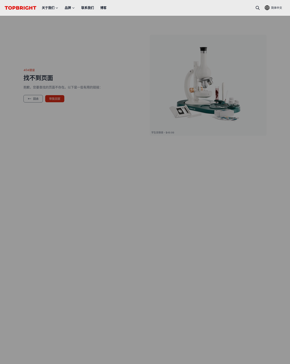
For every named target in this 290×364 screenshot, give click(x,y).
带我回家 (54, 99)
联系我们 (87, 8)
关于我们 (48, 8)
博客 (103, 8)
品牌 (68, 8)
